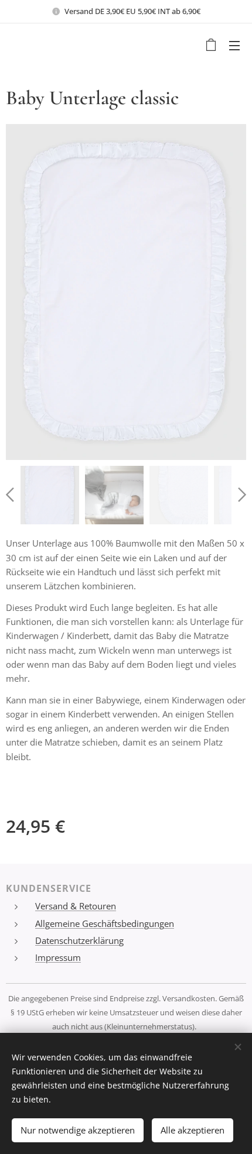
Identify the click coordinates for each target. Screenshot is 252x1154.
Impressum (58, 957)
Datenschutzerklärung (79, 940)
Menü (234, 45)
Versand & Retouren (75, 906)
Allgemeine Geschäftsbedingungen (104, 923)
